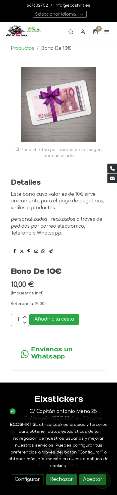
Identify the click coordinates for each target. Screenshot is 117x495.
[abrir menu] (106, 31)
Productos (22, 48)
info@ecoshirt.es (72, 5)
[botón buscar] (70, 31)
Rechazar (61, 479)
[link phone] (112, 168)
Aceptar (92, 479)
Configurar (27, 479)
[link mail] (112, 178)
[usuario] (82, 31)
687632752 (37, 5)
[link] (24, 31)
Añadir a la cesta (54, 319)
